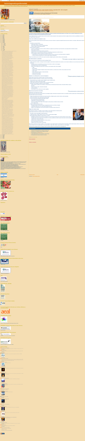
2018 (2, 40)
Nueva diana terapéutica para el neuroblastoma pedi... (7, 131)
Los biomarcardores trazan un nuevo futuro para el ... (7, 112)
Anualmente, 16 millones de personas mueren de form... (8, 121)
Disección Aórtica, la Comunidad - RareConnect (7, 117)
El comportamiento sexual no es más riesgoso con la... (8, 118)
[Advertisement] (35, 168)
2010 (2, 137)
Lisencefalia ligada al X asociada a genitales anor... (7, 85)
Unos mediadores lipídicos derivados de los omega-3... (8, 91)
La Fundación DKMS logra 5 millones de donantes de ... (8, 101)
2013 (2, 135)
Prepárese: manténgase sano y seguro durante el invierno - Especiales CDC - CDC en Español (41, 10)
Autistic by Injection (4, 406)
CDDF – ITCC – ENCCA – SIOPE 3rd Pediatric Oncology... (8, 114)
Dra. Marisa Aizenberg (4, 383)
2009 (2, 138)
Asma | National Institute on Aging (5, 59)
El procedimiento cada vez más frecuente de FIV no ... (7, 123)
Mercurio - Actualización (4, 99)
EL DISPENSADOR (4, 350)
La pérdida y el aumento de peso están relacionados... (7, 104)
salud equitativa (7, 157)
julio (2, 46)
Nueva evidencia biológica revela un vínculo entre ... (7, 78)
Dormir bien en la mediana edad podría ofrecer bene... (7, 69)
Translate (6, 31)
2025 (2, 35)
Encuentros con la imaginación (5, 404)
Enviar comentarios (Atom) (36, 176)
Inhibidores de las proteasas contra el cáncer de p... (7, 88)
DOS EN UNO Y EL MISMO (5, 389)
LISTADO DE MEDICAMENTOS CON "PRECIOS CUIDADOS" (8, 425)
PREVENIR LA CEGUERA (5, 391)
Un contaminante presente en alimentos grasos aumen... (8, 92)
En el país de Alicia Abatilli (5, 396)
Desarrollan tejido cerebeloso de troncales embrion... (7, 51)
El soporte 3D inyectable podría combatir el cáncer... (7, 122)
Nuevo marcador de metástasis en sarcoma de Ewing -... (8, 90)
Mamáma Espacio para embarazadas (6, 428)
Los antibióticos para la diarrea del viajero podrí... (7, 54)
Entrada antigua (82, 174)
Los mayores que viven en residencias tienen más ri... (7, 93)
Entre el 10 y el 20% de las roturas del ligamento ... (7, 103)
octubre (3, 44)
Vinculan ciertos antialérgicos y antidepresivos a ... (7, 61)
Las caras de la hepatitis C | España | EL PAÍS (7, 133)
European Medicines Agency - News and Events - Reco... (8, 115)
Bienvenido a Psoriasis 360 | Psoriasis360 (7, 430)
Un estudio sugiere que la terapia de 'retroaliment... (7, 55)
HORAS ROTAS (3, 367)
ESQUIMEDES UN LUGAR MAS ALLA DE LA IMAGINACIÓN (9, 417)
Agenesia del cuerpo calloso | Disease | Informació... (7, 86)
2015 (2, 42)
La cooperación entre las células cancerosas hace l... (7, 125)
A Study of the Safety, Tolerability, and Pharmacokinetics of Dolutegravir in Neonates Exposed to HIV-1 (12, 348)
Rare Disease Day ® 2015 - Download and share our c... (8, 116)
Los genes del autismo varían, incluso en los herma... (7, 62)
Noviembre (3, 397)
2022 (2, 37)
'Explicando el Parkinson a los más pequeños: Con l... (7, 106)
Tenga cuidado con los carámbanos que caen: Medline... (8, 57)
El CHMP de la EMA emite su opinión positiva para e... (7, 80)
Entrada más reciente (32, 174)
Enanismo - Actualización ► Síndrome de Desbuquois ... (8, 82)
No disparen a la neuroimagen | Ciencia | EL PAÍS (7, 107)
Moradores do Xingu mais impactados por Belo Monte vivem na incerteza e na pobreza (11, 423)
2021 (2, 38)
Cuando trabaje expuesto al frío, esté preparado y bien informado (40, 133)
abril (2, 48)
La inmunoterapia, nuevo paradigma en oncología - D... (8, 89)
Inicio (57, 174)
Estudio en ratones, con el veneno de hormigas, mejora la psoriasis (12, 412)
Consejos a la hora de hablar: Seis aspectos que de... (7, 75)
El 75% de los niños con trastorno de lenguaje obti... (7, 95)
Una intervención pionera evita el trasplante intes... (7, 132)
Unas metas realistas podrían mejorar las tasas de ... (7, 56)
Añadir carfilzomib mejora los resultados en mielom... (7, 87)
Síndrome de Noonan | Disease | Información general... (8, 72)
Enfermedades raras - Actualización (5, 76)
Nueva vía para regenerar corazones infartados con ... (8, 67)
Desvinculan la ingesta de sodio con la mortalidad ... (7, 102)
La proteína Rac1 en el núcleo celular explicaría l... (7, 52)
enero (2, 50)
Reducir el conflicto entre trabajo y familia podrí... (7, 58)
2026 (2, 34)
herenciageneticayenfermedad (15, 3)
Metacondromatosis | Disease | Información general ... (7, 74)
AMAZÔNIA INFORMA (4, 422)
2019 (2, 39)
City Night (6, 399)
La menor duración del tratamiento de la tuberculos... (7, 120)
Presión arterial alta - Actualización (5, 97)
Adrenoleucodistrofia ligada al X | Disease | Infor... (7, 73)
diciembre (3, 43)
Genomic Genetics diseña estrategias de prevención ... (8, 100)
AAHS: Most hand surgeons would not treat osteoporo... (8, 124)
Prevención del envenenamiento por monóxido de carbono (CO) (40, 130)
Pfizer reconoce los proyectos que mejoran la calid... (7, 110)
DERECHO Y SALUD (4, 429)
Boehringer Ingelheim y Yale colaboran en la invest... (7, 129)
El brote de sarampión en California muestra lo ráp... (7, 84)
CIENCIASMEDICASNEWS (5, 358)
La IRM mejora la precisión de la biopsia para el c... (7, 68)
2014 (2, 134)
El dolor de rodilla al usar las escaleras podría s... (7, 53)
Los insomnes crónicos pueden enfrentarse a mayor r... (8, 127)
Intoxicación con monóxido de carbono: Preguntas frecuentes (39, 131)
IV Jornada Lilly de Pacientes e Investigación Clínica (7, 109)
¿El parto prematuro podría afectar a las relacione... (7, 60)
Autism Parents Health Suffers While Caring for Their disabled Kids (12, 407)
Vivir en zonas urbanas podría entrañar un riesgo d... (7, 119)
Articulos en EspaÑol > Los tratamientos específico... (7, 65)
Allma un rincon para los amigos (6, 427)
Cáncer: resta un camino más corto (5, 108)
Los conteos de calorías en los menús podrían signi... (7, 63)
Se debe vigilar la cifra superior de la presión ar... (7, 71)
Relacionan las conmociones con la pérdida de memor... (8, 70)
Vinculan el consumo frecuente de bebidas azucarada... (8, 105)
